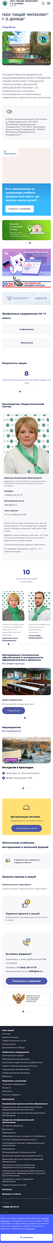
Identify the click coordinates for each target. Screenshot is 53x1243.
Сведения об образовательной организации (18, 1121)
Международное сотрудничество (19, 1152)
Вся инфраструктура (13, 663)
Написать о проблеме (20, 209)
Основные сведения (12, 1125)
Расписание (8, 1099)
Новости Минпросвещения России (20, 1066)
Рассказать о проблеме (26, 981)
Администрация (10, 1037)
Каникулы (7, 1091)
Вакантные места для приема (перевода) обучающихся (22, 1160)
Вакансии (7, 1076)
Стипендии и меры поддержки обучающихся (18, 1180)
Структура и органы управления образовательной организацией (18, 1166)
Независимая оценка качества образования (25, 1104)
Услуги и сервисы (11, 1094)
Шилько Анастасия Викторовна (23, 478)
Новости (6, 1088)
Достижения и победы (13, 1047)
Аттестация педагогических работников (22, 1062)
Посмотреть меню (26, 828)
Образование (9, 1132)
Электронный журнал (13, 1055)
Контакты (7, 1189)
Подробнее (8, 27)
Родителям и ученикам (14, 1081)
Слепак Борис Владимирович (36, 636)
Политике (30, 1228)
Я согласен (26, 1237)
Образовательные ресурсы (16, 1059)
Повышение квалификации (16, 1069)
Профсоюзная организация (16, 1073)
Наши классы (9, 1044)
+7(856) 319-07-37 (10, 1207)
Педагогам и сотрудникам (15, 1052)
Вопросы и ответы (11, 1194)
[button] (43, 3)
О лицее (6, 1033)
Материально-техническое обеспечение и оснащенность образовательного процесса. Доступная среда (24, 1173)
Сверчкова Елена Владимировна (10, 639)
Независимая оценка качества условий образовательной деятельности (22, 1108)
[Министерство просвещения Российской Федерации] (26, 998)
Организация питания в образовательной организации (23, 1144)
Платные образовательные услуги (19, 1139)
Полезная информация (13, 1084)
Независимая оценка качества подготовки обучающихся (23, 1114)
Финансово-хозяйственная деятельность (22, 1156)
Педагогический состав (14, 1040)
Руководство (8, 1149)
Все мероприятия (11, 731)
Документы (7, 1129)
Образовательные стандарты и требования (24, 1136)
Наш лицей (8, 1030)
